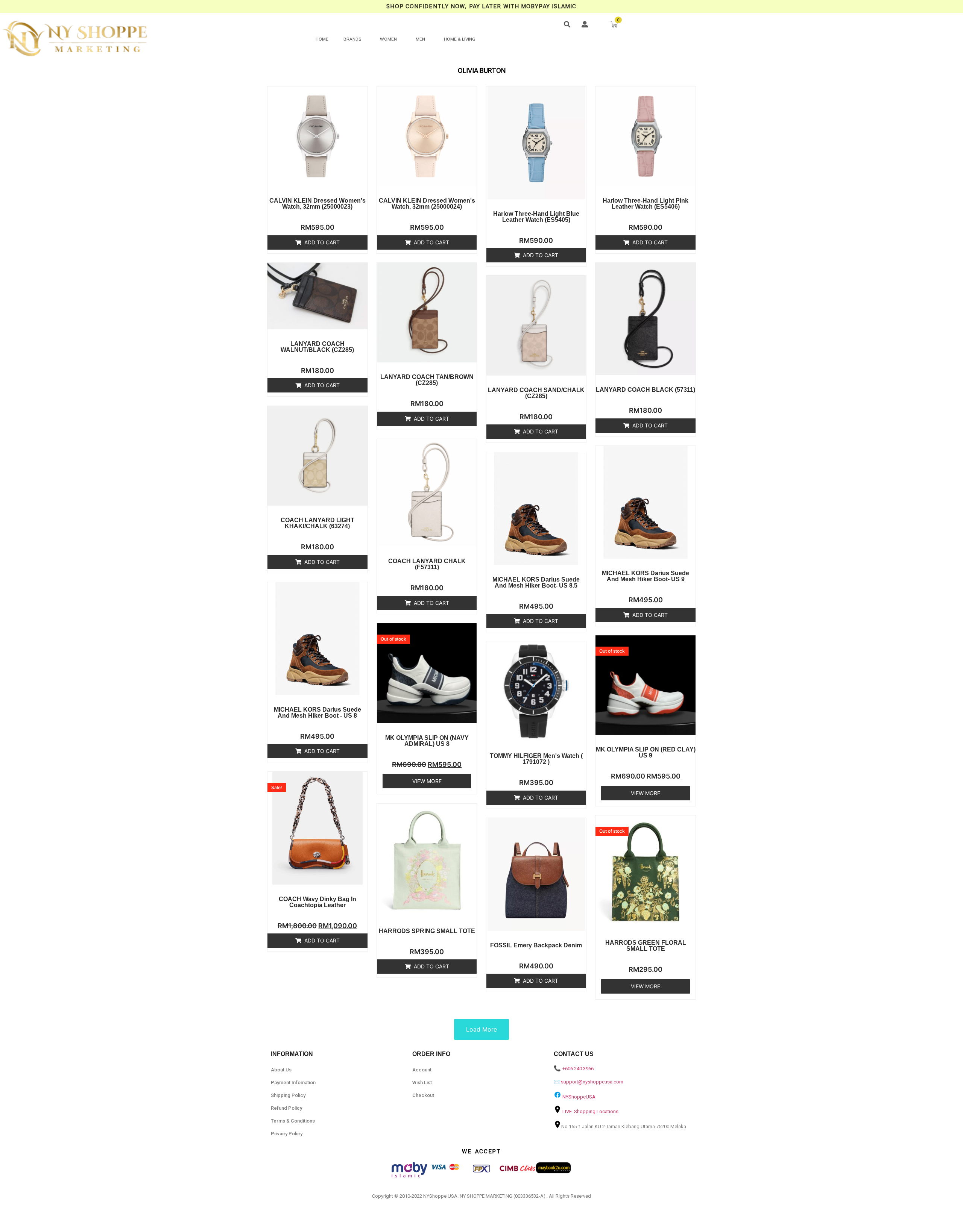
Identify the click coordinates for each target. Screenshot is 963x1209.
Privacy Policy (286, 1133)
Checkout (423, 1095)
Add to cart (322, 242)
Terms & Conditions (293, 1121)
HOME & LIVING (459, 39)
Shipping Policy (288, 1095)
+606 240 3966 (578, 1068)
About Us (281, 1070)
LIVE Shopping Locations (590, 1111)
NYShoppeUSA (578, 1097)
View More (427, 781)
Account (421, 1070)
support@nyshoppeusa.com (592, 1082)
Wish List (422, 1082)
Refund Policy (286, 1108)
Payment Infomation (293, 1082)
